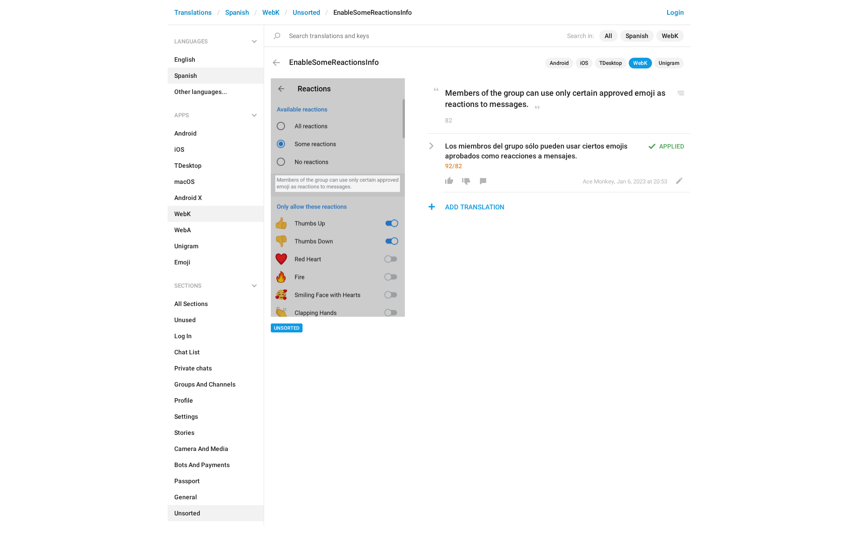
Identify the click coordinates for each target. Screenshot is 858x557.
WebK (270, 13)
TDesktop (610, 63)
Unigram (669, 63)
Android (559, 63)
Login (675, 13)
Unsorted (306, 13)
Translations (193, 13)
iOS (584, 63)
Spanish (237, 13)
